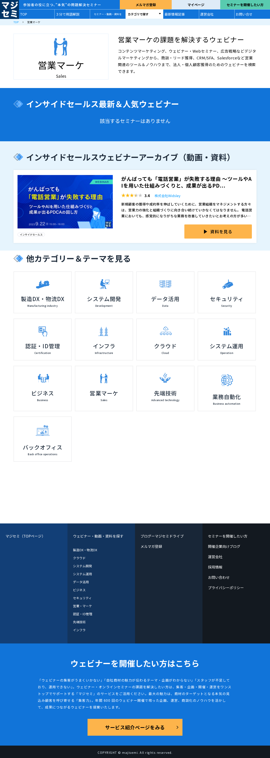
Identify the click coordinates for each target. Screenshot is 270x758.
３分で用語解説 (67, 14)
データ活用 (81, 582)
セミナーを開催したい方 (245, 4)
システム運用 (82, 574)
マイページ (196, 4)
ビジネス (79, 590)
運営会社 (207, 14)
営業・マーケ (82, 606)
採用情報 (215, 567)
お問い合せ (244, 14)
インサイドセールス (31, 234)
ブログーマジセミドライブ (162, 536)
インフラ (79, 630)
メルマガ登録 (146, 4)
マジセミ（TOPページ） (25, 536)
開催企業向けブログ (224, 546)
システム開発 (82, 566)
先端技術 (79, 622)
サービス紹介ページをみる (135, 727)
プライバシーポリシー (226, 587)
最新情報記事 (175, 14)
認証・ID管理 (82, 614)
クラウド (79, 558)
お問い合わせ (219, 577)
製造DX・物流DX (85, 550)
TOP (23, 14)
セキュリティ (82, 598)
